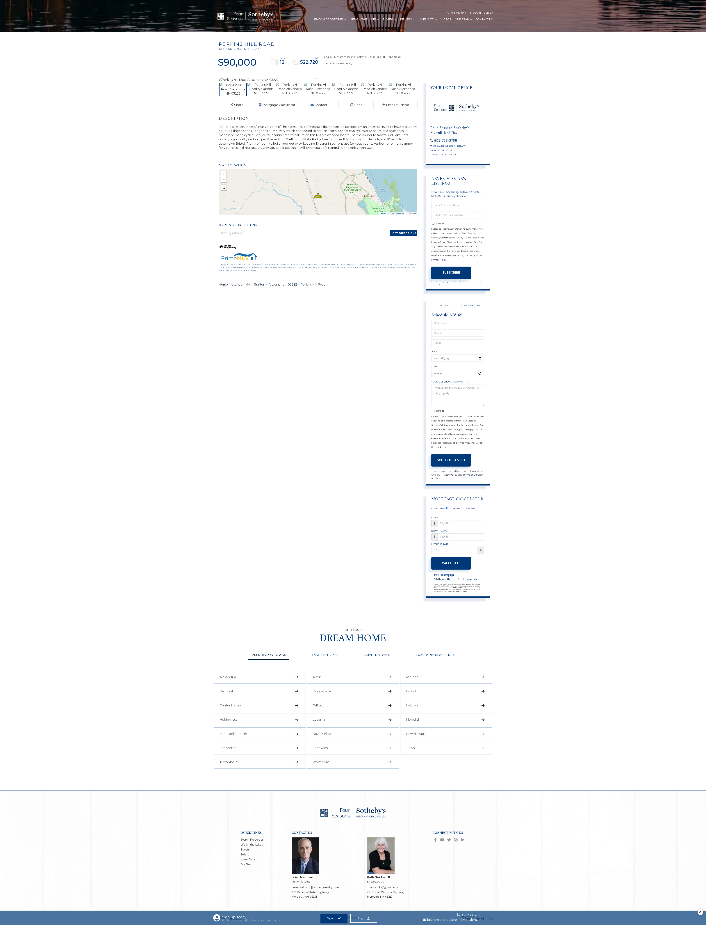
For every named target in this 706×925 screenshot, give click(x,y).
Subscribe (451, 272)
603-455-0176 (375, 882)
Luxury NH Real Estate (435, 655)
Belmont (226, 691)
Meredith (413, 719)
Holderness (228, 719)
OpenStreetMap (397, 213)
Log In (362, 918)
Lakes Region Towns (268, 655)
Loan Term (438, 508)
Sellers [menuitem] (406, 19)
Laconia (319, 719)
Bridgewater (322, 691)
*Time (434, 366)
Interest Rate (440, 544)
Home (223, 284)
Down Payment (440, 530)
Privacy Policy (438, 259)
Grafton (259, 284)
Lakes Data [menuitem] (426, 19)
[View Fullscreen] (224, 187)
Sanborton (228, 748)
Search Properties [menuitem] (328, 19)
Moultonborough (233, 734)
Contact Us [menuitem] (484, 19)
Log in (477, 12)
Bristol (411, 691)
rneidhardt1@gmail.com (382, 887)
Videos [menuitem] (446, 19)
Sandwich (320, 748)
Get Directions (404, 233)
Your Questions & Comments (449, 381)
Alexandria (276, 284)
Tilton (410, 748)
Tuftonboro (229, 762)
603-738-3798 (458, 13)
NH (247, 284)
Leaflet (383, 213)
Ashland (412, 677)
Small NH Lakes (377, 655)
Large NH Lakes (325, 655)
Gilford (318, 705)
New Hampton (417, 734)
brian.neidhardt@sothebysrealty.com (315, 887)
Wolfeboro (321, 762)
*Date (434, 351)
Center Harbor (231, 705)
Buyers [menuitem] (388, 19)
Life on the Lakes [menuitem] (363, 19)
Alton (317, 677)
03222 (292, 284)
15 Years (470, 508)
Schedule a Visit (471, 305)
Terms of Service (473, 474)
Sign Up (488, 12)
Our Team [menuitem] (462, 19)
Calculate (451, 563)
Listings (236, 284)
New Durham (323, 734)
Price (434, 517)
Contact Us (437, 154)
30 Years (454, 508)
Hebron (412, 705)
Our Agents (452, 154)
